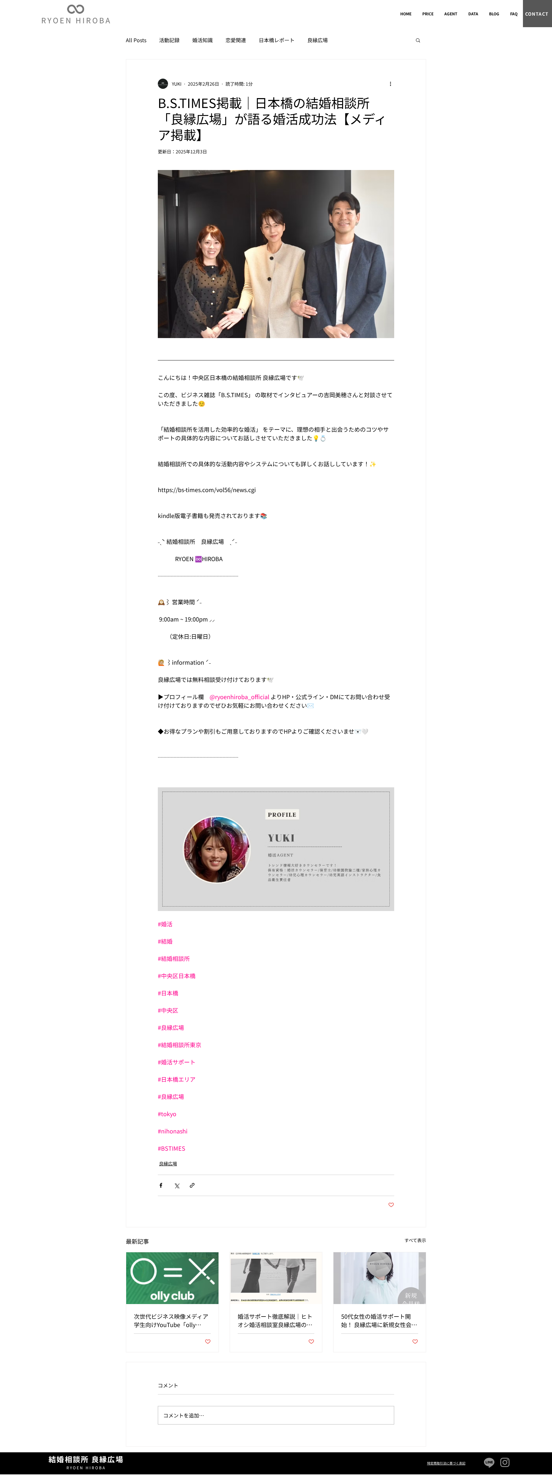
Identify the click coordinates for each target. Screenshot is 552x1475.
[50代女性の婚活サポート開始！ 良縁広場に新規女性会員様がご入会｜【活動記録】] (380, 1278)
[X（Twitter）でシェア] (176, 1185)
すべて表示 (415, 1240)
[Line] (489, 1462)
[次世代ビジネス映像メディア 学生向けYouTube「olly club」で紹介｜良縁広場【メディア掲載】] (172, 1278)
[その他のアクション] (390, 84)
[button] (418, 39)
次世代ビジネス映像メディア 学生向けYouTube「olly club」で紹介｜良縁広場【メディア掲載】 (171, 1320)
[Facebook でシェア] (161, 1185)
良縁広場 (317, 39)
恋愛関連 (236, 39)
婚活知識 (202, 39)
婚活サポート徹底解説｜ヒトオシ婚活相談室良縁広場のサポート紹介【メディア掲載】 (275, 1320)
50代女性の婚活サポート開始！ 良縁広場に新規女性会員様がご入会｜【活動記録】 (379, 1320)
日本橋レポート (277, 39)
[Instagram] (505, 1462)
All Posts (136, 39)
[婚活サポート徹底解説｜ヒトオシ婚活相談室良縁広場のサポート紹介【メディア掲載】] (276, 1278)
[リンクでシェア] (192, 1185)
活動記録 (169, 39)
